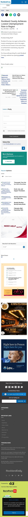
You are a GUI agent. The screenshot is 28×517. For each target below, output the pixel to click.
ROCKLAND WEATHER (13, 6)
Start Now (9, 161)
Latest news (8, 176)
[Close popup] (24, 499)
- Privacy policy (4, 437)
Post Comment (14, 136)
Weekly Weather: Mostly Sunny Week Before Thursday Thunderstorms (12, 462)
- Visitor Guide (4, 425)
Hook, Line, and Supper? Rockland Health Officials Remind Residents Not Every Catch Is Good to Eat (13, 453)
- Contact (3, 434)
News (7, 10)
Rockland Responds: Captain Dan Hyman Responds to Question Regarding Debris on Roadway (9, 92)
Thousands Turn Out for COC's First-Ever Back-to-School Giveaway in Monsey (13, 448)
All (2, 176)
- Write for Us (4, 430)
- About (3, 427)
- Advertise (3, 432)
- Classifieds (4, 422)
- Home (3, 420)
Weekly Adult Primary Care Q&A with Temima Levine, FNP (20, 198)
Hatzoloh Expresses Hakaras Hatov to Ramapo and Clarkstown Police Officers (18, 77)
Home (2, 10)
